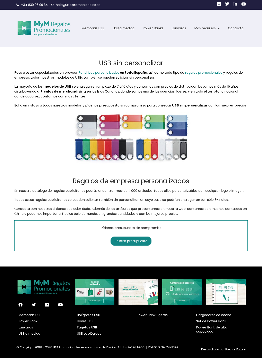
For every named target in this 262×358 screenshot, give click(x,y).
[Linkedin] (47, 305)
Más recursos (205, 28)
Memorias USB (92, 28)
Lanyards (179, 28)
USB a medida (123, 28)
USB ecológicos (89, 333)
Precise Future (235, 349)
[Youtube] (60, 305)
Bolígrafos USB (88, 315)
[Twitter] (34, 305)
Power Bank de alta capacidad (211, 329)
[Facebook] (20, 305)
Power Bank (27, 321)
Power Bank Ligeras (152, 315)
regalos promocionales (203, 72)
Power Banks (153, 28)
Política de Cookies (163, 347)
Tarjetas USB (87, 327)
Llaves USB (85, 321)
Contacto (236, 28)
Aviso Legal (136, 347)
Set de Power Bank (211, 321)
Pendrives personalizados (98, 72)
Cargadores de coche (213, 315)
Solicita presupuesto (131, 241)
